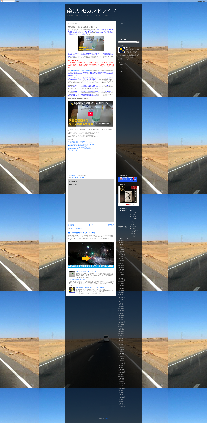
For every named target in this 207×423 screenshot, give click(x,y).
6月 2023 (120, 308)
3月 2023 (120, 313)
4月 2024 (120, 290)
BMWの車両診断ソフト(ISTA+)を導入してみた (87, 271)
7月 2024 (120, 285)
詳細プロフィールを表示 (124, 59)
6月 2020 (120, 372)
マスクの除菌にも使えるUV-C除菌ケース (77, 141)
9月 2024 (120, 281)
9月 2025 (120, 260)
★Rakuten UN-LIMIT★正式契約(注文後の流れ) (79, 145)
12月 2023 (120, 297)
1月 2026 (120, 253)
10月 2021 (120, 344)
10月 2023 (120, 301)
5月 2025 (120, 267)
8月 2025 (120, 262)
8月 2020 (120, 369)
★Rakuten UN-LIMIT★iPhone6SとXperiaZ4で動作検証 (81, 144)
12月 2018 (120, 405)
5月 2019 (120, 396)
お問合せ (122, 64)
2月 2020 (120, 380)
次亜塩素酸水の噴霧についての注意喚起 (80, 70)
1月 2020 (120, 381)
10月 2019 (120, 387)
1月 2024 (120, 296)
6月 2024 (120, 287)
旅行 (132, 236)
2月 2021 (120, 358)
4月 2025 (120, 269)
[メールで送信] (79, 175)
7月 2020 (120, 371)
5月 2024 (120, 288)
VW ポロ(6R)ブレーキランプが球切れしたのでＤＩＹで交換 (90, 287)
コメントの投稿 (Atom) (76, 228)
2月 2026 (120, 251)
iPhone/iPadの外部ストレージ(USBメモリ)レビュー (80, 142)
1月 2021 (120, 360)
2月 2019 (120, 401)
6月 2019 (120, 394)
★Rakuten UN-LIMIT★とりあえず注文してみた (79, 147)
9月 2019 (120, 388)
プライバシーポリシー (125, 68)
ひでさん (129, 47)
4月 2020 (120, 376)
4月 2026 (120, 247)
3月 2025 (120, 271)
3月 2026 (120, 249)
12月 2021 (120, 340)
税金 (132, 233)
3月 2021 (120, 356)
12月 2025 (120, 254)
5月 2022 (120, 331)
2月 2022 (120, 337)
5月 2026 (120, 246)
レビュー (82, 177)
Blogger (106, 418)
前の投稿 (111, 225)
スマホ (133, 218)
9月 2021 (120, 346)
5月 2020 (120, 374)
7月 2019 (120, 392)
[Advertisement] (128, 98)
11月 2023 (120, 299)
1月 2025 (120, 274)
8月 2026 (120, 240)
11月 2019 (120, 385)
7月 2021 (120, 349)
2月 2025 (120, 272)
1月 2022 (120, 338)
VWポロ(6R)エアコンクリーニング (78, 279)
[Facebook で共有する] (83, 175)
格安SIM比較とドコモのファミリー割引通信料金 (79, 148)
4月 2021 (120, 355)
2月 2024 (120, 294)
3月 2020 (120, 378)
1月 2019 (120, 403)
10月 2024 (120, 280)
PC (132, 214)
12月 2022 (120, 319)
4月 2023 (120, 312)
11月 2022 (120, 321)
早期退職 (133, 235)
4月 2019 (120, 397)
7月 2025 (120, 263)
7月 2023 (120, 306)
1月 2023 (120, 317)
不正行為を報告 (122, 227)
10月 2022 (120, 322)
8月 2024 (120, 283)
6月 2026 (120, 244)
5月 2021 (120, 353)
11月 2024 (120, 278)
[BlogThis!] (80, 175)
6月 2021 (120, 351)
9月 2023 (120, 303)
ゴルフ (133, 216)
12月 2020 (120, 362)
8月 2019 (120, 390)
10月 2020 (120, 365)
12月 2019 (120, 383)
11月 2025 (120, 256)
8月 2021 (120, 347)
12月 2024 (120, 276)
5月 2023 (120, 310)
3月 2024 (120, 292)
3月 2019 (120, 399)
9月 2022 (120, 324)
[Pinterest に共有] (85, 175)
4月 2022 (120, 333)
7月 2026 (120, 242)
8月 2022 (120, 326)
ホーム (91, 225)
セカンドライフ (75, 177)
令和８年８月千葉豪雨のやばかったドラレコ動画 (81, 233)
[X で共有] (82, 175)
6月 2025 (120, 265)
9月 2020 (120, 367)
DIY (132, 212)
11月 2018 (120, 406)
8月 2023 (120, 305)
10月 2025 (120, 258)
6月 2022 (120, 330)
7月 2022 (120, 328)
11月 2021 (120, 342)
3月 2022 (120, 335)
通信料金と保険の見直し (73, 150)
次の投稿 (71, 225)
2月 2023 (120, 315)
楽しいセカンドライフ (91, 10)
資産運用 (133, 226)
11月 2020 (120, 363)
